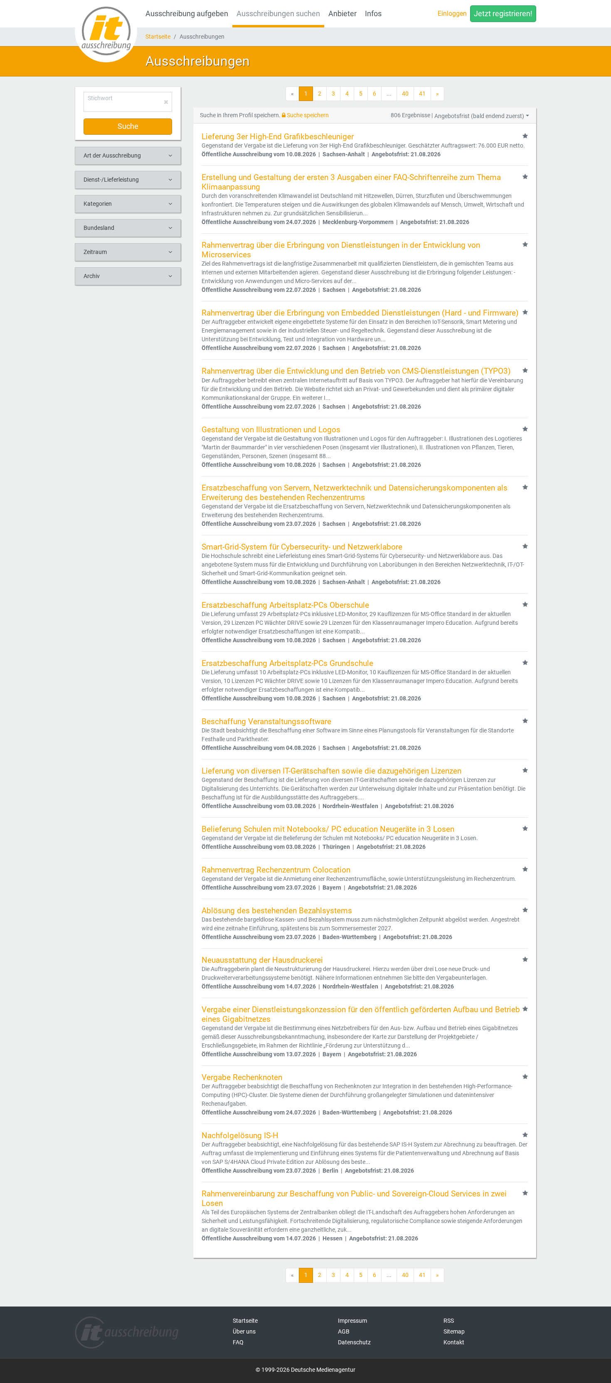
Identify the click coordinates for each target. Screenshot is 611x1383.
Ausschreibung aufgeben (186, 14)
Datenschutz (354, 1342)
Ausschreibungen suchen (278, 14)
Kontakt (453, 1342)
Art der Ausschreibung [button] (112, 155)
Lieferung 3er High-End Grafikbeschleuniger (278, 136)
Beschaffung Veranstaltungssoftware (266, 721)
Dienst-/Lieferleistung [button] (111, 179)
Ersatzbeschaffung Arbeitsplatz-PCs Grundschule (287, 663)
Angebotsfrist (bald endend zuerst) (479, 116)
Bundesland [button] (99, 227)
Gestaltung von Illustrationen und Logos (271, 429)
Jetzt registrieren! (503, 14)
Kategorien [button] (98, 203)
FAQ (238, 1342)
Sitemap (454, 1331)
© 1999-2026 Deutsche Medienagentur (305, 1369)
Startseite (157, 36)
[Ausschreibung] (106, 31)
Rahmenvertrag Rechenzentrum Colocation (276, 870)
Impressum (352, 1320)
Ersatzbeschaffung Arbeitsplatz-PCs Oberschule (285, 605)
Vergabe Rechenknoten (242, 1077)
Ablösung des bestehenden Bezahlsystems (277, 910)
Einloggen (452, 13)
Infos (373, 14)
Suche (128, 126)
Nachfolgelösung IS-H (240, 1135)
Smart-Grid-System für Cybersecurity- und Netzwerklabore (302, 547)
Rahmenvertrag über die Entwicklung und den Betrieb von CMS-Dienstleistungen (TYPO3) (356, 371)
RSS (448, 1320)
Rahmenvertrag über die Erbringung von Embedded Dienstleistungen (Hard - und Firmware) (360, 313)
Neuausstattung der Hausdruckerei (262, 960)
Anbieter (342, 14)
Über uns (244, 1331)
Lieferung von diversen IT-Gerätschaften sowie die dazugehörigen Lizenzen (331, 771)
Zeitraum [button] (95, 252)
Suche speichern (307, 115)
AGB (344, 1331)
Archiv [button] (92, 276)
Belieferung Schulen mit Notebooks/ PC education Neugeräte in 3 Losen (328, 829)
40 (405, 93)
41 (422, 93)
